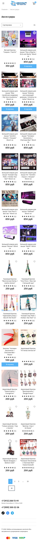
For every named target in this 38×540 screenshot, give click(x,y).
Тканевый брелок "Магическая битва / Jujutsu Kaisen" (10, 281)
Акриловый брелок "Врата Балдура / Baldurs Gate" (10, 461)
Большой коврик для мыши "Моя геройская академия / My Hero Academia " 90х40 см (10, 95)
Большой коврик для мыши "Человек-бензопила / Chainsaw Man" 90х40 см (28, 138)
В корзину (28, 66)
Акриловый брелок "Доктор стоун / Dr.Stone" (28, 426)
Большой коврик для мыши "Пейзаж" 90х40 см (28, 211)
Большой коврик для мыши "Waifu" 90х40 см (28, 246)
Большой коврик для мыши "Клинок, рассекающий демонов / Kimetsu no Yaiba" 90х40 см (28, 95)
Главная (5, 9)
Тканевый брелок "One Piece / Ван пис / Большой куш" (28, 281)
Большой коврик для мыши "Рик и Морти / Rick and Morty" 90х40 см (28, 53)
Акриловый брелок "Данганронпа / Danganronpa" (28, 391)
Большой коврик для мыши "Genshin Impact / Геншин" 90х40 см (10, 137)
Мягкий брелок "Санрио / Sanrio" (10, 51)
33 (28, 481)
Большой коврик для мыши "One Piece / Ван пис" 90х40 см (10, 211)
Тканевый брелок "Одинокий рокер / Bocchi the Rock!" (10, 316)
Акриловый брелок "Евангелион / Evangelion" (10, 391)
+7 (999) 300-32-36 (10, 507)
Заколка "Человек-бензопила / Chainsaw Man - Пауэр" (10, 351)
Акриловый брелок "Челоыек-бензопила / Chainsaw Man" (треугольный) (28, 462)
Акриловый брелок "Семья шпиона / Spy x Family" (10, 426)
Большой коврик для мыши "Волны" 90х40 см (10, 246)
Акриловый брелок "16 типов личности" (28, 349)
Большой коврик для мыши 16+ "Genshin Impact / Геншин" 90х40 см (28, 176)
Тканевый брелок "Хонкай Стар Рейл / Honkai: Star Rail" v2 (28, 316)
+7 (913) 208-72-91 (10, 501)
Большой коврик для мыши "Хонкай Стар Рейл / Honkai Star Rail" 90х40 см (10, 176)
